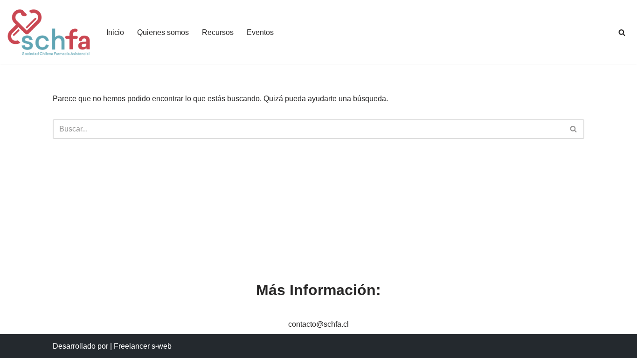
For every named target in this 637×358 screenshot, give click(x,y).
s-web (162, 346)
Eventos (260, 32)
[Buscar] (621, 32)
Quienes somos (163, 32)
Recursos (218, 32)
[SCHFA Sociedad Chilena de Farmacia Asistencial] (48, 32)
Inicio (115, 32)
